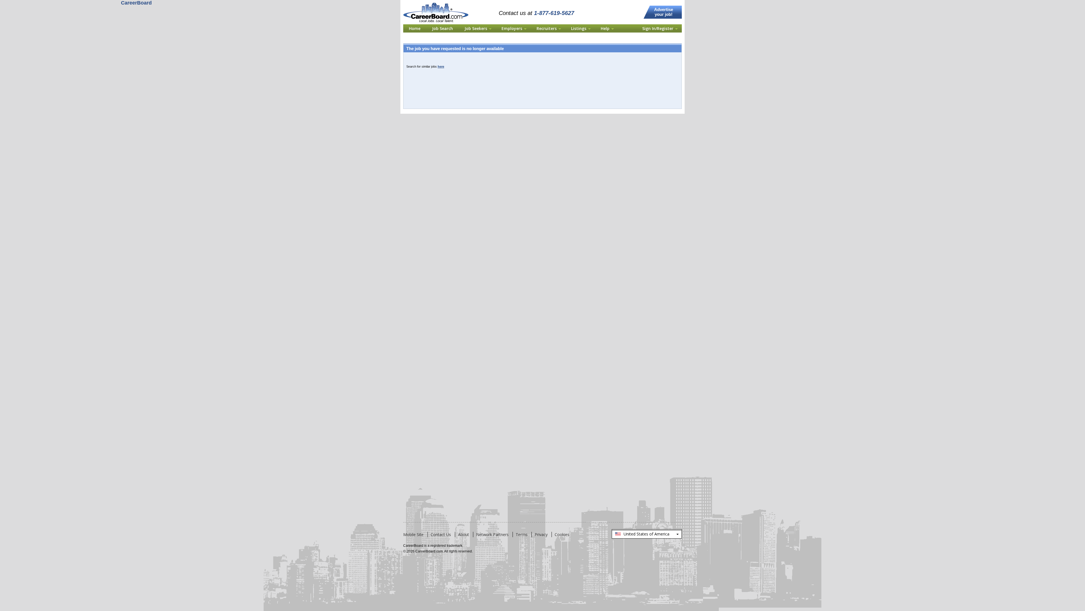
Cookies (562, 534)
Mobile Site (413, 534)
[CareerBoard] (439, 3)
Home (414, 28)
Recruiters (547, 28)
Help (605, 28)
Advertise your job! (663, 12)
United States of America (646, 535)
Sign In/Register (657, 28)
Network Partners (492, 534)
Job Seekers (476, 28)
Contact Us (441, 534)
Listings (578, 28)
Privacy (541, 534)
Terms (522, 534)
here (441, 66)
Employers (512, 28)
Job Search (442, 28)
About (463, 534)
